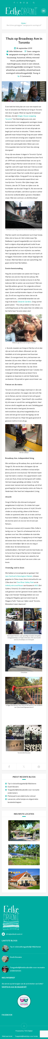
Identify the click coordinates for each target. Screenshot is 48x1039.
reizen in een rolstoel (30, 64)
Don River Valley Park (25, 582)
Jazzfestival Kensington (25, 61)
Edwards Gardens (24, 302)
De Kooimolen (18, 831)
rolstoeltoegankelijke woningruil (19, 67)
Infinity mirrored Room (14, 585)
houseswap (11, 58)
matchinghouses (14, 64)
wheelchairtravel (33, 70)
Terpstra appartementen (23, 879)
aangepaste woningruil (18, 54)
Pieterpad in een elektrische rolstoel (22, 796)
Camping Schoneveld (22, 855)
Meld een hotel (7, 1036)
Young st (36, 73)
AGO (31, 54)
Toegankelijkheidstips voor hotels (26, 1036)
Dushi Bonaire (13, 787)
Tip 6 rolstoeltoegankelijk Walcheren (22, 784)
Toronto (36, 67)
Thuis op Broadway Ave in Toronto (24, 40)
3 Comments (25, 76)
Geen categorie (33, 51)
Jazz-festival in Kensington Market (18, 576)
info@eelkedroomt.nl (14, 934)
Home (23, 23)
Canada (36, 54)
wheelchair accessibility (16, 70)
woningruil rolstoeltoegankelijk (19, 73)
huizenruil (21, 58)
